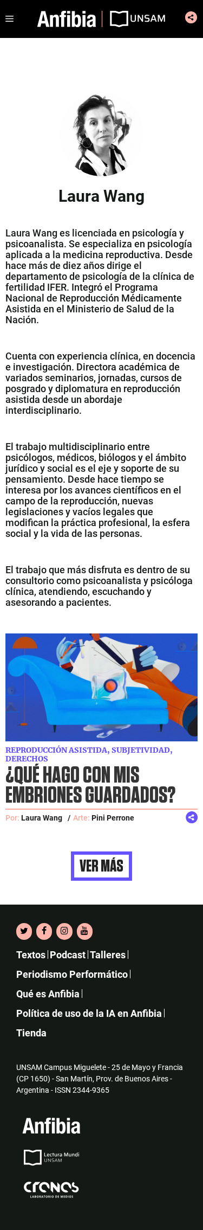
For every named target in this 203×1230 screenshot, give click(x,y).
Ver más (101, 866)
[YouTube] (85, 931)
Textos (30, 954)
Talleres (108, 954)
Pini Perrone (112, 817)
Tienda (31, 1033)
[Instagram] (64, 931)
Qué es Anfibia (48, 994)
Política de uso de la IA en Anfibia (89, 1013)
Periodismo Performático (72, 974)
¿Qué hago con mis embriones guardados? (90, 786)
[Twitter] (24, 931)
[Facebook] (44, 931)
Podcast (68, 954)
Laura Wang (41, 817)
